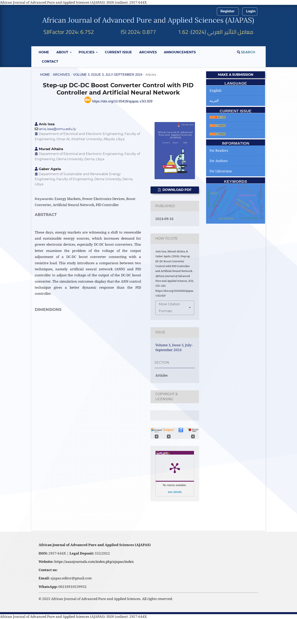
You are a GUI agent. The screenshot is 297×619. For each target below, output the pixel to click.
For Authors (219, 161)
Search (247, 52)
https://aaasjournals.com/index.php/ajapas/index (94, 561)
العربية (214, 100)
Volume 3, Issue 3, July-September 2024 (107, 74)
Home (44, 52)
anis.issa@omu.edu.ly (57, 129)
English (216, 90)
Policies (87, 52)
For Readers (219, 150)
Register (227, 11)
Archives (148, 52)
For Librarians (221, 171)
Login (251, 11)
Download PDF (177, 190)
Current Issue (118, 52)
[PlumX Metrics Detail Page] (175, 468)
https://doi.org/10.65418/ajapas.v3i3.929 (121, 101)
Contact (50, 61)
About (62, 52)
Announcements (180, 52)
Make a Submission (235, 75)
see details (175, 492)
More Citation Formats (169, 307)
